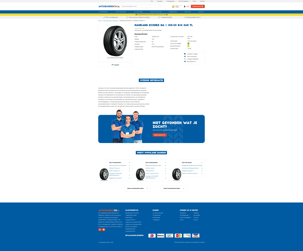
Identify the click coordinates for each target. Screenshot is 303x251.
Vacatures (202, 1)
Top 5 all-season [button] (187, 162)
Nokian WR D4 (150, 171)
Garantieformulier (130, 231)
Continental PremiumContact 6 (117, 165)
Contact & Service (130, 220)
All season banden (158, 213)
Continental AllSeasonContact (190, 168)
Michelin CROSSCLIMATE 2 (190, 173)
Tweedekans (156, 220)
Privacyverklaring (179, 242)
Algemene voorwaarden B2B (133, 224)
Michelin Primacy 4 (114, 168)
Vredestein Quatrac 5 (187, 171)
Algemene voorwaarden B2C (133, 222)
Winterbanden (157, 215)
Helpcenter (159, 1)
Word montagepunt (184, 1)
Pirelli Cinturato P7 (114, 171)
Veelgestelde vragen (131, 215)
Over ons (187, 12)
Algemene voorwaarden (191, 242)
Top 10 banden (121, 12)
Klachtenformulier (130, 229)
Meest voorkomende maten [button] (135, 188)
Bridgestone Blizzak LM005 (153, 165)
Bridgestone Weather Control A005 (192, 165)
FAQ (152, 1)
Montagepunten (171, 1)
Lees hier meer (162, 14)
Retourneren (128, 217)
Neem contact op (159, 135)
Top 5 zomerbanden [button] (115, 162)
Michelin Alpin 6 (150, 168)
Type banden (103, 12)
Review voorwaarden (131, 227)
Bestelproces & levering (132, 213)
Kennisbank (173, 12)
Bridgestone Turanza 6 (115, 178)
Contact (201, 12)
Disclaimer (202, 242)
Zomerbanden (156, 217)
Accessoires (138, 12)
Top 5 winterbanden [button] (152, 162)
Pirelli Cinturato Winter (152, 173)
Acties (194, 1)
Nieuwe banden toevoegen (110, 21)
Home (100, 21)
